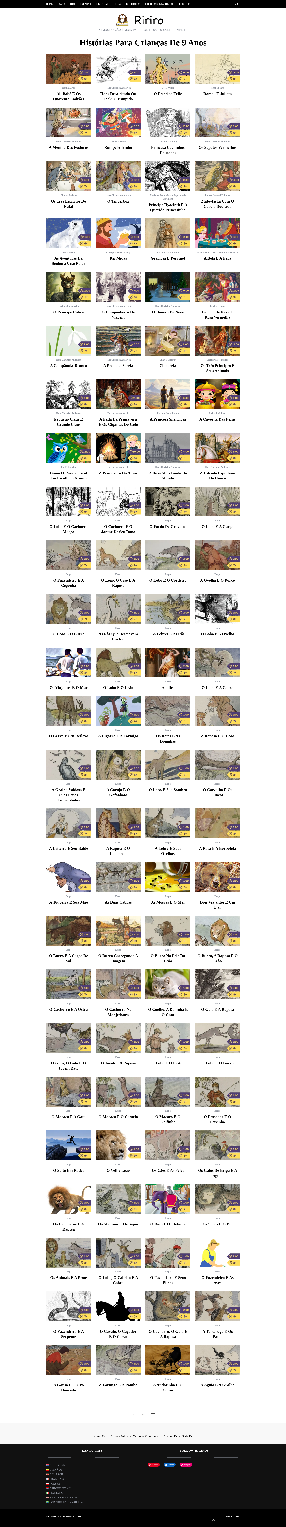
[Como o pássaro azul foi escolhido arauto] (68, 448)
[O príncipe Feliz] (167, 69)
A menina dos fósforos (68, 147)
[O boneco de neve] (167, 287)
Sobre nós (184, 4)
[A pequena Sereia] (118, 341)
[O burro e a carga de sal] (68, 931)
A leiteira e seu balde (68, 848)
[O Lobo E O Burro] (217, 1038)
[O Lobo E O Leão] (118, 662)
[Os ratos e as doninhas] (167, 711)
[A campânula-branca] (68, 341)
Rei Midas (118, 258)
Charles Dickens (69, 195)
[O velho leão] (118, 1145)
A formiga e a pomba (118, 1385)
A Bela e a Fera (217, 258)
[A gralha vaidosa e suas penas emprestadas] (68, 765)
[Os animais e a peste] (68, 1253)
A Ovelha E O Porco (217, 580)
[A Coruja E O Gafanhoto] (118, 765)
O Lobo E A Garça (217, 526)
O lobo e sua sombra (168, 790)
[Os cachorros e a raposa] (68, 1199)
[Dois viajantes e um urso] (217, 877)
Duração (85, 4)
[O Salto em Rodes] (68, 1145)
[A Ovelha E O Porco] (217, 555)
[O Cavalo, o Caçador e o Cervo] (118, 1306)
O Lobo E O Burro (217, 1063)
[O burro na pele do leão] (167, 931)
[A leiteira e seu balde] (68, 823)
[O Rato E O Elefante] (167, 1199)
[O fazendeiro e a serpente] (68, 1306)
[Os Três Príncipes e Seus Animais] (217, 341)
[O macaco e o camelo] (118, 1092)
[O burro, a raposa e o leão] (217, 931)
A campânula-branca (68, 366)
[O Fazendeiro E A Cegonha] (68, 555)
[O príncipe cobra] (68, 287)
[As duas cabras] (118, 877)
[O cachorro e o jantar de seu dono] (118, 501)
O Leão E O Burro (68, 634)
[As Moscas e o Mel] (167, 877)
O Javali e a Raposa (118, 1063)
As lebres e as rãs (167, 634)
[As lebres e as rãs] (167, 609)
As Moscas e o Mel (168, 902)
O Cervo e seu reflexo (68, 736)
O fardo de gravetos (167, 526)
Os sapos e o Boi (218, 1224)
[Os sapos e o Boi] (217, 1199)
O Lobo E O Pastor (167, 1063)
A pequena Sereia (118, 366)
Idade (61, 4)
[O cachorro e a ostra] (68, 984)
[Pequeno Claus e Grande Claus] (68, 394)
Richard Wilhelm (217, 413)
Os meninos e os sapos (118, 1224)
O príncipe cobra (68, 312)
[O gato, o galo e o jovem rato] (68, 1038)
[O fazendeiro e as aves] (217, 1253)
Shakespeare (217, 88)
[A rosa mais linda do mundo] (167, 448)
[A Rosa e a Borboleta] (217, 823)
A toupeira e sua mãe (68, 902)
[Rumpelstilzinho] (118, 122)
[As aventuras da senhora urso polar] (68, 233)
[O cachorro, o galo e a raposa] (167, 1306)
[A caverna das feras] (217, 394)
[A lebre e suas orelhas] (167, 823)
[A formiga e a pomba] (118, 1360)
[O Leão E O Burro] (68, 609)
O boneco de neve (168, 312)
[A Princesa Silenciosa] (167, 394)
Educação (102, 4)
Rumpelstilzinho (118, 147)
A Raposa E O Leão (217, 736)
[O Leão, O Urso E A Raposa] (118, 555)
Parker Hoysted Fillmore (217, 195)
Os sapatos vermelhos (217, 147)
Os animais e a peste (68, 1277)
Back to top (233, 1516)
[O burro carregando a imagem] (118, 931)
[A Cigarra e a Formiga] (118, 711)
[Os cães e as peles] (167, 1145)
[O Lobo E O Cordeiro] (167, 555)
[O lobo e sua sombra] (167, 765)
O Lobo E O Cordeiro (168, 580)
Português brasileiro (159, 4)
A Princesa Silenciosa (168, 419)
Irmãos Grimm (118, 141)
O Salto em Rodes (68, 1170)
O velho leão (118, 1170)
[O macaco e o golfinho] (167, 1092)
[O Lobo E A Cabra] (217, 662)
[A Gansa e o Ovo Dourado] (68, 1360)
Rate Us (187, 1436)
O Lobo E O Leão (118, 687)
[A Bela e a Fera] (217, 233)
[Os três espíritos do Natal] (68, 176)
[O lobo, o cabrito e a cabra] (118, 1253)
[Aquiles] (167, 662)
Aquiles (168, 687)
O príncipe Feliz (168, 94)
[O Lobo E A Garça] (217, 501)
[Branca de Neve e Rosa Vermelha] (217, 287)
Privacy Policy (119, 1436)
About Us (100, 1436)
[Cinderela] (167, 341)
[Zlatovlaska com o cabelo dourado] (217, 176)
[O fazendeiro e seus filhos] (167, 1253)
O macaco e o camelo (118, 1117)
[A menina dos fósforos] (68, 122)
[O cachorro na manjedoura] (118, 984)
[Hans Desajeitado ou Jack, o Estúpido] (118, 69)
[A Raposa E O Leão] (217, 711)
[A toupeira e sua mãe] (68, 877)
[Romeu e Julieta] (217, 69)
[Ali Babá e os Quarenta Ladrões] (68, 69)
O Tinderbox (118, 201)
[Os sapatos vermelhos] (217, 122)
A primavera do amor (118, 473)
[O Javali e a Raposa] (118, 1038)
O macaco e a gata (68, 1117)
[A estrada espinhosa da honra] (217, 448)
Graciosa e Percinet (168, 258)
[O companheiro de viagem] (118, 287)
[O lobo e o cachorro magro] (68, 501)
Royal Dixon (68, 252)
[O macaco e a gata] (68, 1092)
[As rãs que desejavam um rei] (118, 609)
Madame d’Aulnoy (167, 141)
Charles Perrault (168, 360)
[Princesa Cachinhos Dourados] (167, 122)
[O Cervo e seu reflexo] (68, 711)
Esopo (69, 520)
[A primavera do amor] (118, 448)
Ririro (168, 681)
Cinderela (167, 366)
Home (49, 4)
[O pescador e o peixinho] (217, 1092)
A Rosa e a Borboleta (217, 848)
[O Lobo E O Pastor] (167, 1038)
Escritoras (133, 4)
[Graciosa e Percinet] (167, 233)
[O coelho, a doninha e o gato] (167, 984)
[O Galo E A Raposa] (217, 984)
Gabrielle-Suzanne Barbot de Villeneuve (217, 252)
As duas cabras (118, 902)
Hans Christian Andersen (118, 88)
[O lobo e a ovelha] (217, 609)
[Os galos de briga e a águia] (217, 1145)
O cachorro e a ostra (68, 1009)
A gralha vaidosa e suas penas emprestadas (68, 795)
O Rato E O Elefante (168, 1224)
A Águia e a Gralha (217, 1385)
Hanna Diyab (68, 88)
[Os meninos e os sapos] (118, 1199)
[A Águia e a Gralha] (217, 1360)
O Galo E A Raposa (217, 1009)
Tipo (72, 4)
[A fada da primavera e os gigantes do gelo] (118, 394)
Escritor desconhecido (168, 252)
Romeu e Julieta (217, 94)
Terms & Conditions (145, 1436)
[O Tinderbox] (118, 176)
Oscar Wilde (168, 88)
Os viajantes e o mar (69, 687)
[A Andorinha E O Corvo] (167, 1360)
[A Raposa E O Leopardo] (118, 823)
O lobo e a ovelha (217, 634)
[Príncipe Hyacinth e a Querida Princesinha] (167, 176)
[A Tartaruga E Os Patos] (217, 1306)
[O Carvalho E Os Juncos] (217, 765)
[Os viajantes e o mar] (68, 662)
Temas (117, 4)
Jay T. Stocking (68, 467)
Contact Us (170, 1436)
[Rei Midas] (118, 233)
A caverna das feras (217, 419)
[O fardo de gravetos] (167, 501)
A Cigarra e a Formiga (118, 736)
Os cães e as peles (168, 1170)
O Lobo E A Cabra (217, 687)
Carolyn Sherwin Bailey (118, 252)
